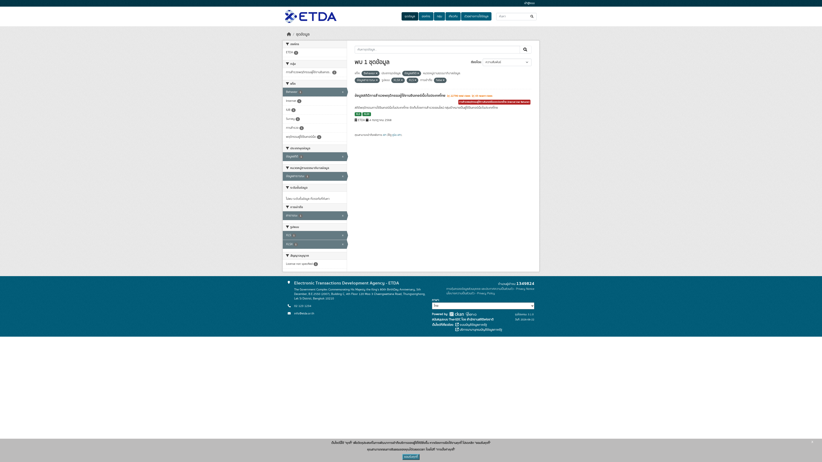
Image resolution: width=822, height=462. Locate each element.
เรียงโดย (476, 62)
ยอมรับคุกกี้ (411, 457)
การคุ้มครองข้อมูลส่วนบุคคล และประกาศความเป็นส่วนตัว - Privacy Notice (490, 289)
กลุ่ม (439, 16)
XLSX (366, 114)
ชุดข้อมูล (410, 16)
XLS (358, 114)
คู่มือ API (396, 135)
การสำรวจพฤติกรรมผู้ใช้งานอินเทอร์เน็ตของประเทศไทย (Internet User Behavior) (494, 102)
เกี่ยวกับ (453, 16)
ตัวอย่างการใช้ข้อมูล (476, 16)
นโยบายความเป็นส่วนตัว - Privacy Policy (470, 293)
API (384, 135)
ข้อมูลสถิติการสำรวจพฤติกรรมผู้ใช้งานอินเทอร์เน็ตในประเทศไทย (400, 95)
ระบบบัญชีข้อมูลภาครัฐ (473, 325)
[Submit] (532, 16)
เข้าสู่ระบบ (529, 3)
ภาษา (435, 300)
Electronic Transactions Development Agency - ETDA (346, 283)
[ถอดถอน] (376, 73)
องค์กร (426, 16)
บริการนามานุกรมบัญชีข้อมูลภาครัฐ (480, 330)
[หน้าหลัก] (289, 34)
